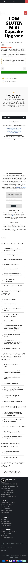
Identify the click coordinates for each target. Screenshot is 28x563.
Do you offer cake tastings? (11, 264)
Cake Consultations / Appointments (9, 280)
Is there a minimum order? (11, 269)
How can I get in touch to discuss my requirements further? (12, 437)
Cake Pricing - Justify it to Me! (12, 432)
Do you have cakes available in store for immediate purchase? (12, 371)
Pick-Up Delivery (6, 117)
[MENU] (0, 1)
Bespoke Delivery (14, 132)
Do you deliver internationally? (12, 348)
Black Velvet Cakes (11, 555)
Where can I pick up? (9, 321)
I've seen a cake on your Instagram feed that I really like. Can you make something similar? (13, 389)
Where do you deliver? (10, 299)
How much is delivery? (10, 304)
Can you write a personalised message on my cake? (11, 396)
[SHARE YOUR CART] (3, 480)
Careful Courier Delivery (14, 129)
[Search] (25, 13)
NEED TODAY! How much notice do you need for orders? (13, 249)
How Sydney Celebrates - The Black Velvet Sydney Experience (12, 472)
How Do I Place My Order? (11, 255)
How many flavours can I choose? (13, 401)
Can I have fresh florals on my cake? (12, 365)
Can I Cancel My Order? (10, 457)
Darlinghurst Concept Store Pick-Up (14, 128)
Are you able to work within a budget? (12, 377)
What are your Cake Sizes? (11, 383)
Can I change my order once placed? (11, 452)
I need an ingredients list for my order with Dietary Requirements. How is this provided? (13, 413)
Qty (2, 65)
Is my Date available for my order (13, 259)
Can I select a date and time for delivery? (12, 309)
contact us (13, 215)
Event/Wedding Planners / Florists (13, 286)
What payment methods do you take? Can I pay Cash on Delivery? (13, 274)
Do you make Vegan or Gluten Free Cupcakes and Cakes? (13, 420)
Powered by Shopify (14, 557)
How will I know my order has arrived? (12, 335)
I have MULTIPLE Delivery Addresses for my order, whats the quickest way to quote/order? (13, 342)
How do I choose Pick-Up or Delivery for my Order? (11, 315)
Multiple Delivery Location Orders (14, 131)
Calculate (14, 206)
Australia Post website (21, 187)
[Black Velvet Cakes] (14, 1)
